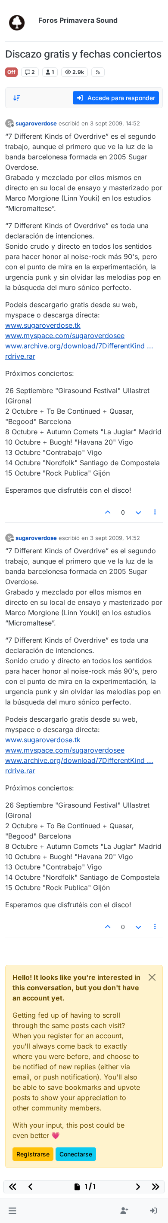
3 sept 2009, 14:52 (115, 123)
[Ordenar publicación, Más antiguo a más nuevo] (17, 98)
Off (11, 72)
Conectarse (75, 1154)
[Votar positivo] (108, 512)
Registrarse (33, 1154)
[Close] (152, 977)
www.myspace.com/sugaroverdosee (64, 335)
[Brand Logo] (20, 20)
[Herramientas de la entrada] (155, 512)
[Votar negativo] (138, 512)
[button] (12, 1211)
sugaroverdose (36, 123)
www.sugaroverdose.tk (43, 325)
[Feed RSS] (98, 72)
